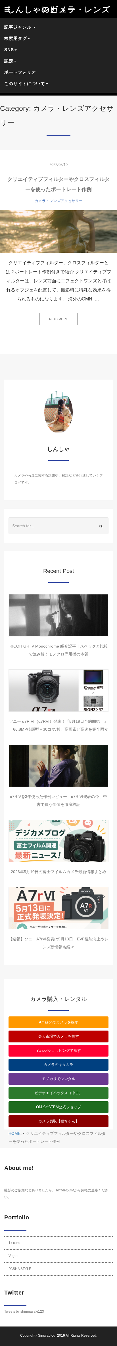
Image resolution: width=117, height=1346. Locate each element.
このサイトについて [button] (24, 83)
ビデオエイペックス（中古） (59, 1093)
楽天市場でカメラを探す (58, 1036)
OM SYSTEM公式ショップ (58, 1107)
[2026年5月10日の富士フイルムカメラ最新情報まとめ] (58, 841)
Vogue (13, 1256)
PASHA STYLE (20, 1269)
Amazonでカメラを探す (58, 1022)
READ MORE (58, 319)
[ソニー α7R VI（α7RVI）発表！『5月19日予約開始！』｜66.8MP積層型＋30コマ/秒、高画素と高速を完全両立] (58, 690)
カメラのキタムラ (58, 1064)
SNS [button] (9, 49)
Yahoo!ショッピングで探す (58, 1050)
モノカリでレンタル (58, 1079)
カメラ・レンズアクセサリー (59, 201)
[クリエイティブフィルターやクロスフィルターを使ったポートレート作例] (58, 231)
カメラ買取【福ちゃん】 (58, 1121)
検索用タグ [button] (15, 38)
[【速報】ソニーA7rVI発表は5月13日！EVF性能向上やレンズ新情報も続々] (58, 908)
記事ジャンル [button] (18, 27)
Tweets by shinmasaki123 (24, 1311)
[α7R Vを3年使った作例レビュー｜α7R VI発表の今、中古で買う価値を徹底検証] (58, 766)
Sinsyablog (46, 1336)
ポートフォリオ (20, 72)
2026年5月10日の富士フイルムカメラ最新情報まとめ (58, 871)
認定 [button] (8, 61)
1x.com (14, 1243)
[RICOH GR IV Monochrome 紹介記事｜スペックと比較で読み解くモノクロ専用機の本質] (58, 615)
